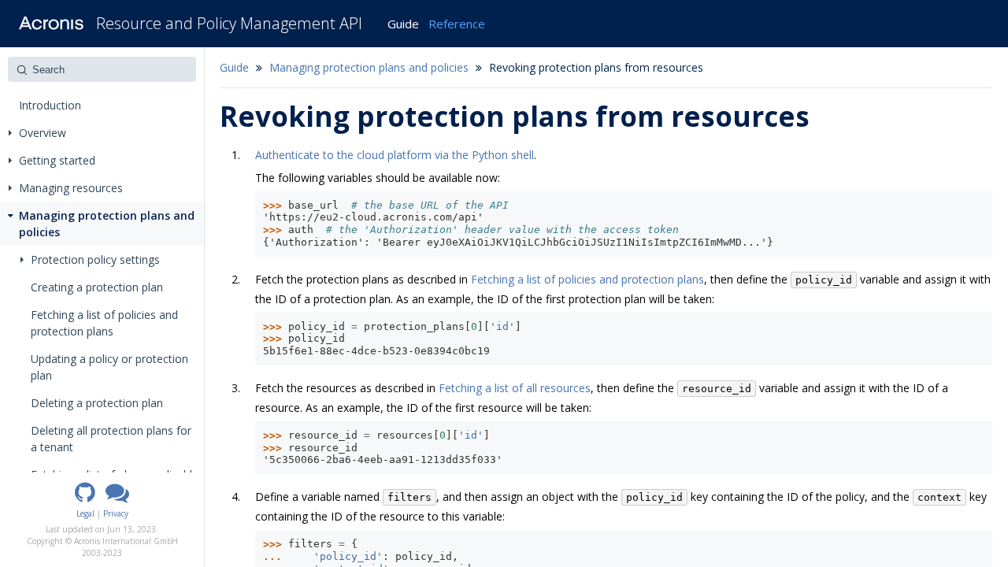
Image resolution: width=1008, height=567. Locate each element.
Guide (403, 24)
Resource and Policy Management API (229, 23)
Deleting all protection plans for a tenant (111, 438)
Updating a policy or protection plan (109, 367)
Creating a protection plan (97, 287)
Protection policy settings (95, 259)
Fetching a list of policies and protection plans (104, 323)
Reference (456, 24)
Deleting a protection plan (97, 402)
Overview (42, 132)
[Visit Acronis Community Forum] (117, 497)
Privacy (115, 513)
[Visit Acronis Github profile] (85, 497)
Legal (85, 513)
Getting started (57, 160)
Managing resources (71, 187)
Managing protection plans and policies (107, 223)
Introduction (50, 105)
